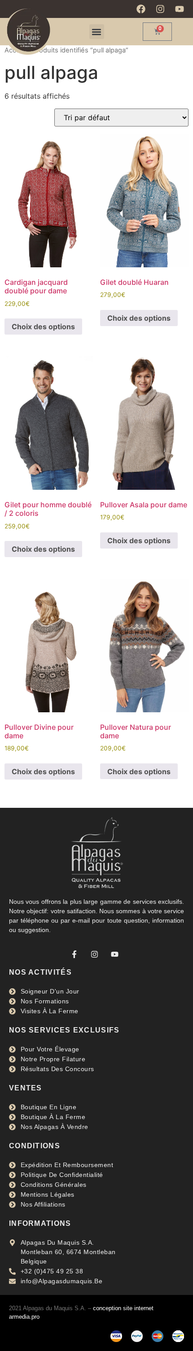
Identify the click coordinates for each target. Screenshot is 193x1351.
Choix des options (43, 326)
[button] (96, 31)
